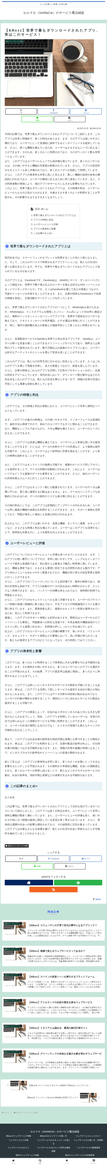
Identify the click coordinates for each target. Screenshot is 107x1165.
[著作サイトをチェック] (29, 882)
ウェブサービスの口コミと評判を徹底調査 (53, 1149)
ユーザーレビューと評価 (45, 224)
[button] (70, 119)
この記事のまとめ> (43, 233)
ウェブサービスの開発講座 (88, 1147)
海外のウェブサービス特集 (18, 846)
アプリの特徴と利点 (43, 219)
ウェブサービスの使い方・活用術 (88, 1140)
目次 (37, 209)
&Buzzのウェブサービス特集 (18, 1136)
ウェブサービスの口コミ (18, 1147)
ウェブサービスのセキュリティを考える (53, 1142)
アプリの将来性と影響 (44, 228)
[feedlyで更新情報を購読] (78, 882)
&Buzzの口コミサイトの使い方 (53, 1136)
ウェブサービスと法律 (18, 1140)
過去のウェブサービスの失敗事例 (79, 1155)
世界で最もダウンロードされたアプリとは (54, 215)
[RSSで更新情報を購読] (53, 889)
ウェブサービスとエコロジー (88, 1136)
